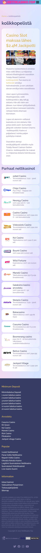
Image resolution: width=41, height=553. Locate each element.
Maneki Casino (8, 430)
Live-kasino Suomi (9, 469)
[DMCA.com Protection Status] (32, 539)
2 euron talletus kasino (11, 398)
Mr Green (6, 425)
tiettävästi (10, 83)
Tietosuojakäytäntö (10, 488)
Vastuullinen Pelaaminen (12, 485)
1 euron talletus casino (11, 395)
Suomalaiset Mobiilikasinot (13, 466)
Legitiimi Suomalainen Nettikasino (16, 463)
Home (4, 16)
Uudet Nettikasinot (10, 452)
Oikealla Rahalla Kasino (12, 460)
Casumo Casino (8, 422)
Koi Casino (6, 428)
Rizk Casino (6, 433)
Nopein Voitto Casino (11, 458)
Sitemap (5, 490)
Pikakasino (6, 436)
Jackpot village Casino (11, 439)
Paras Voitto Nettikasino (12, 455)
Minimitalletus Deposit (11, 392)
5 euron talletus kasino (11, 403)
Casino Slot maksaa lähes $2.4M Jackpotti (20, 40)
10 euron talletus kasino (12, 406)
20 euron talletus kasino (12, 409)
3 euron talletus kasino (11, 401)
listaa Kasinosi (8, 482)
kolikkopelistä (12, 80)
